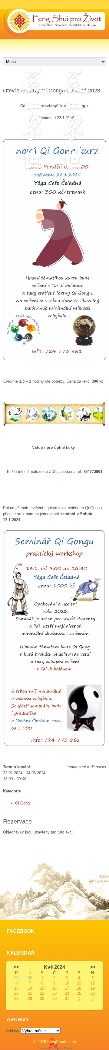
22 (42, 993)
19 (93, 988)
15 (42, 988)
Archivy (12, 1031)
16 (54, 988)
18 (79, 988)
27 (16, 998)
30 (30, 978)
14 (30, 988)
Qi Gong (22, 803)
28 (30, 998)
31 (67, 998)
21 (30, 993)
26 (93, 993)
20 (16, 993)
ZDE (53, 471)
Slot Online (12, 844)
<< (16, 967)
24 (67, 993)
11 (79, 983)
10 (67, 983)
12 (93, 983)
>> (92, 967)
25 (79, 993)
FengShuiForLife (61, 1041)
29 (16, 978)
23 (54, 993)
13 (16, 988)
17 (67, 988)
